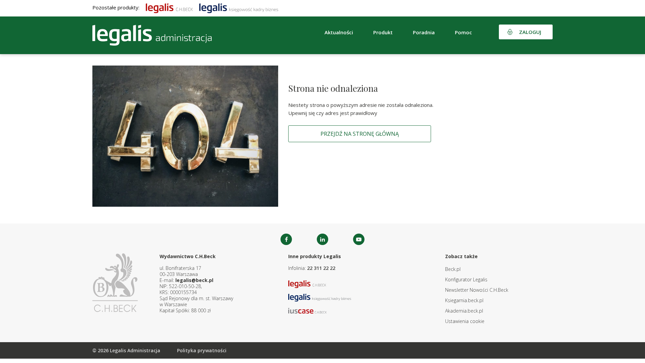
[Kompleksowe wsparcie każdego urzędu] (152, 35)
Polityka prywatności (201, 350)
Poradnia (424, 32)
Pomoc (463, 32)
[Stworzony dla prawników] (169, 7)
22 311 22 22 (321, 268)
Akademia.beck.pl (464, 311)
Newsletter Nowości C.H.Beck (476, 290)
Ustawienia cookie (464, 321)
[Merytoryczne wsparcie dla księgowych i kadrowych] (238, 7)
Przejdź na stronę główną (359, 133)
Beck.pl (453, 269)
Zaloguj (530, 32)
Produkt (383, 32)
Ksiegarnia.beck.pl (464, 300)
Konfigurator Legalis (466, 279)
